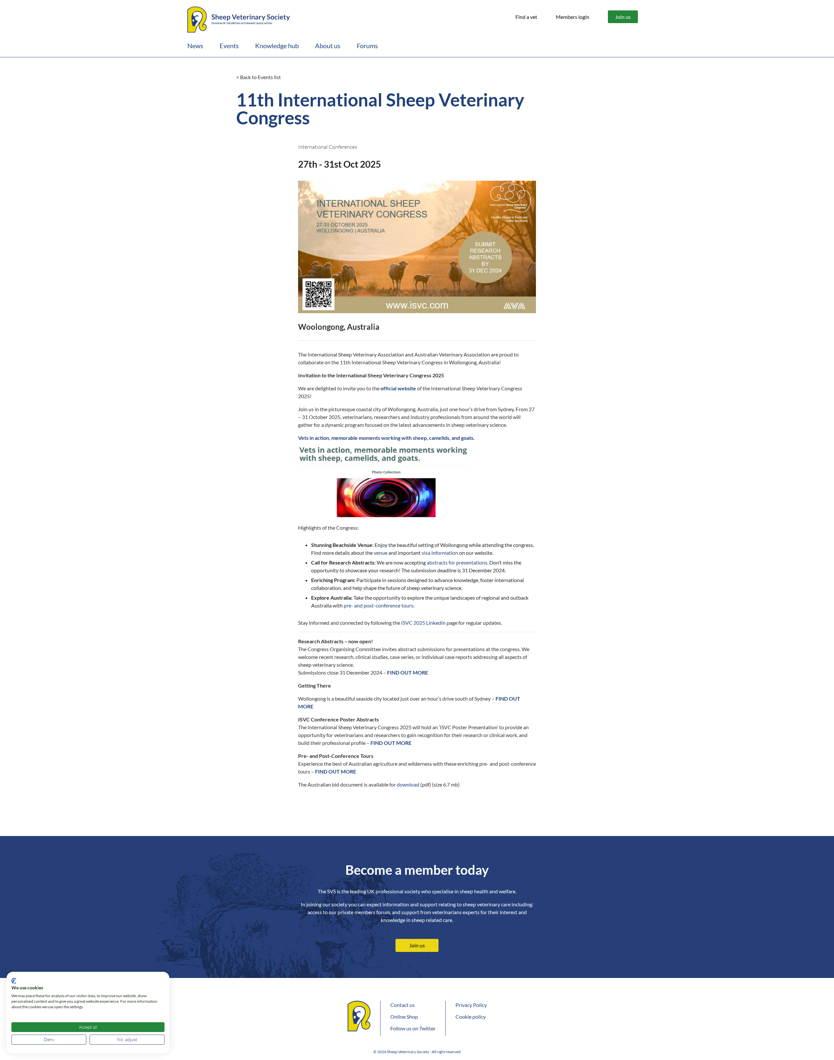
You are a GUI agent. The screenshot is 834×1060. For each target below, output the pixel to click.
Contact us (402, 1005)
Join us (623, 17)
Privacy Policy (471, 1005)
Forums (367, 45)
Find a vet (526, 17)
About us (327, 45)
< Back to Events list (258, 77)
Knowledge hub (277, 45)
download (408, 784)
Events (229, 45)
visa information (440, 553)
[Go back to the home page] (238, 18)
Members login (572, 17)
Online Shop (404, 1016)
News (195, 45)
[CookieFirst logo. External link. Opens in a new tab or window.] (13, 981)
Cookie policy (470, 1016)
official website (398, 388)
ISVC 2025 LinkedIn (423, 623)
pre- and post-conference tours (378, 605)
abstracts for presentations (457, 562)
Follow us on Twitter (413, 1028)
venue (380, 553)
